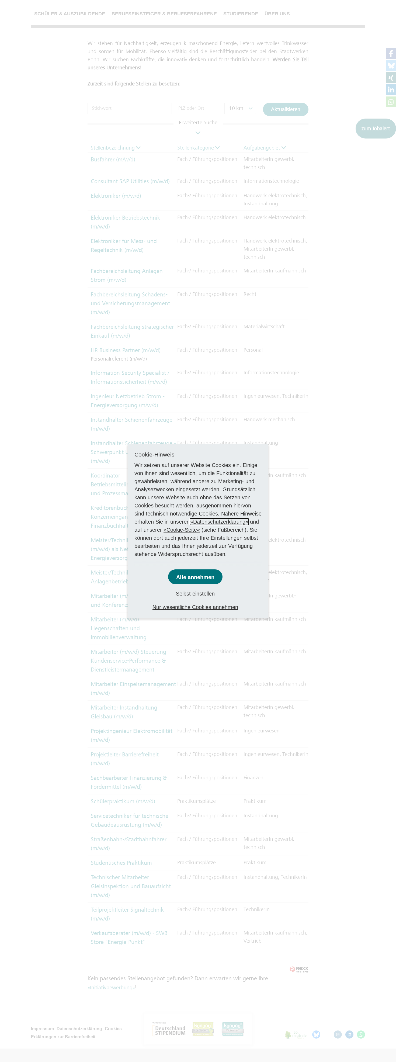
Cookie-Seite (181, 530)
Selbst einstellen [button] (195, 594)
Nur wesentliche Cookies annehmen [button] (195, 607)
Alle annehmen (195, 577)
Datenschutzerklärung (219, 522)
